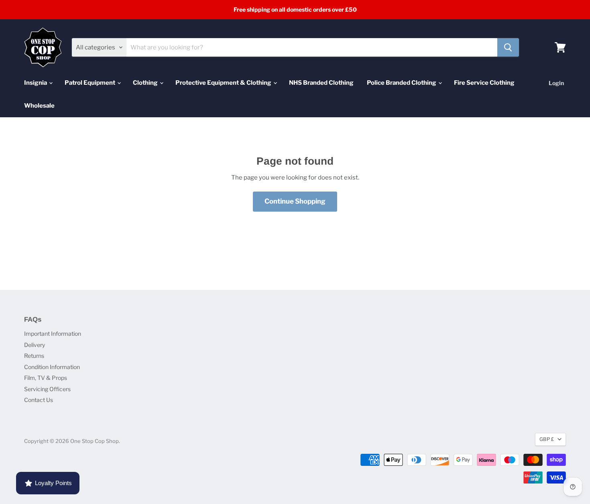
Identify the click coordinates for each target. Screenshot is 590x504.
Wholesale (39, 105)
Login (556, 83)
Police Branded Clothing (402, 82)
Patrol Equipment (90, 82)
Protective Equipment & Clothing (224, 82)
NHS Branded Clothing (321, 82)
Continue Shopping (295, 201)
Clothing (146, 82)
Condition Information (52, 366)
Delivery (34, 344)
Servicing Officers (47, 389)
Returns (34, 355)
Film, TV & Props (45, 377)
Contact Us (38, 399)
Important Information (52, 333)
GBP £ (546, 439)
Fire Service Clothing (484, 82)
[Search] (508, 47)
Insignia (36, 82)
